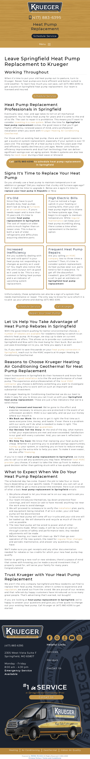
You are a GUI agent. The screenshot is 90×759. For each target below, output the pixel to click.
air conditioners (18, 209)
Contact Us (46, 697)
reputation (11, 589)
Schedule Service (44, 36)
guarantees (46, 427)
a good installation (27, 378)
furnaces (35, 207)
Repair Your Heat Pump (45, 313)
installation (65, 508)
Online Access (37, 756)
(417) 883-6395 (46, 17)
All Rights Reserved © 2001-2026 (56, 756)
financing (29, 452)
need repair (21, 155)
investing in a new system (29, 122)
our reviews (15, 438)
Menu (43, 44)
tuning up (15, 446)
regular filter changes (69, 539)
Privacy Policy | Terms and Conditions (45, 758)
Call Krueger (64, 306)
